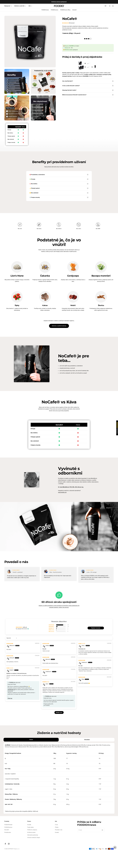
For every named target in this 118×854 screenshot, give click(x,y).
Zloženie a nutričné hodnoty (59, 325)
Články (56, 827)
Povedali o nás (58, 829)
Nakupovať (7, 6)
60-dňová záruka (31, 832)
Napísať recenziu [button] (95, 628)
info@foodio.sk (11, 689)
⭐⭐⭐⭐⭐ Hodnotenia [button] (117, 428)
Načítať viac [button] (59, 712)
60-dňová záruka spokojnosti (59, 1)
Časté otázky (30, 827)
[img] (10, 643)
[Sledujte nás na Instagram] (9, 844)
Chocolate (87, 739)
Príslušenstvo (7, 832)
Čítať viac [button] (10, 698)
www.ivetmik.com (62, 492)
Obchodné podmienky (32, 835)
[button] (65, 23)
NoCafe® (74, 9)
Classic (31, 739)
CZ (105, 6)
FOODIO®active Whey (65, 9)
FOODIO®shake (45, 9)
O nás (56, 824)
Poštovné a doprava (32, 829)
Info (30, 6)
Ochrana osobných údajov (33, 837)
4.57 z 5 (25, 627)
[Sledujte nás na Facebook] (5, 844)
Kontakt (29, 824)
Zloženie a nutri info (19, 6)
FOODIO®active (54, 9)
